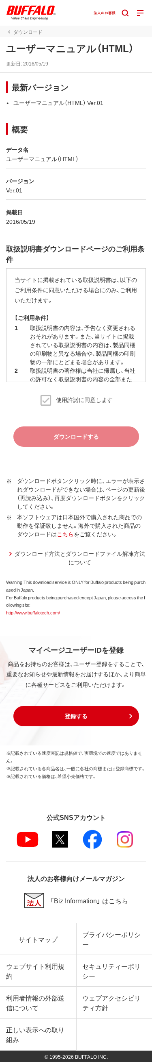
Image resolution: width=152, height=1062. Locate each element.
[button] (76, 716)
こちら (65, 534)
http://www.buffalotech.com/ (33, 613)
